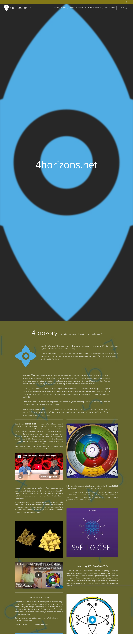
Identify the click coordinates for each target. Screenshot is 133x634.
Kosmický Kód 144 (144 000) (92, 566)
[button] (122, 7)
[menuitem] (57, 7)
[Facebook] (126, 2)
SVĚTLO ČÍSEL (29, 375)
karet (41, 488)
